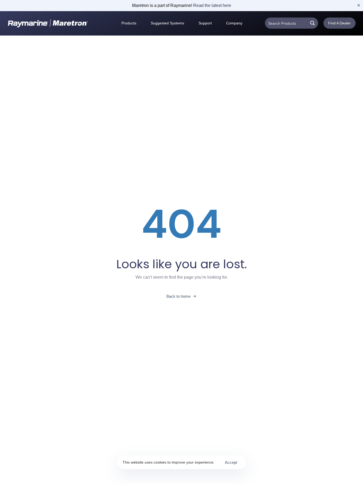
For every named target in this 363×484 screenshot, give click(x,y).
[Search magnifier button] (312, 23)
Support (205, 23)
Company (234, 23)
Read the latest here (212, 5)
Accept (231, 462)
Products (128, 23)
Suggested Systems (167, 23)
